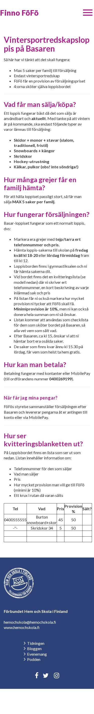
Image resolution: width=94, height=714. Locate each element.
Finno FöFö (19, 12)
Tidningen (35, 643)
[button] (87, 12)
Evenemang (37, 654)
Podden (33, 659)
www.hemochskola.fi (22, 627)
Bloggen (34, 648)
